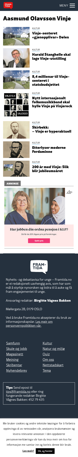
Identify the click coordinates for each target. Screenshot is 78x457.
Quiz (46, 354)
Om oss (48, 359)
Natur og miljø (54, 348)
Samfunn (13, 343)
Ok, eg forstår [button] (45, 451)
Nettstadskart (53, 365)
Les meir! (28, 451)
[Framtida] (8, 5)
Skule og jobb (16, 348)
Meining (12, 359)
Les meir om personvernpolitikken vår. (29, 323)
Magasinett (14, 354)
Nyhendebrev (16, 370)
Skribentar (14, 365)
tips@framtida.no (18, 391)
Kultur (47, 343)
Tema (47, 370)
